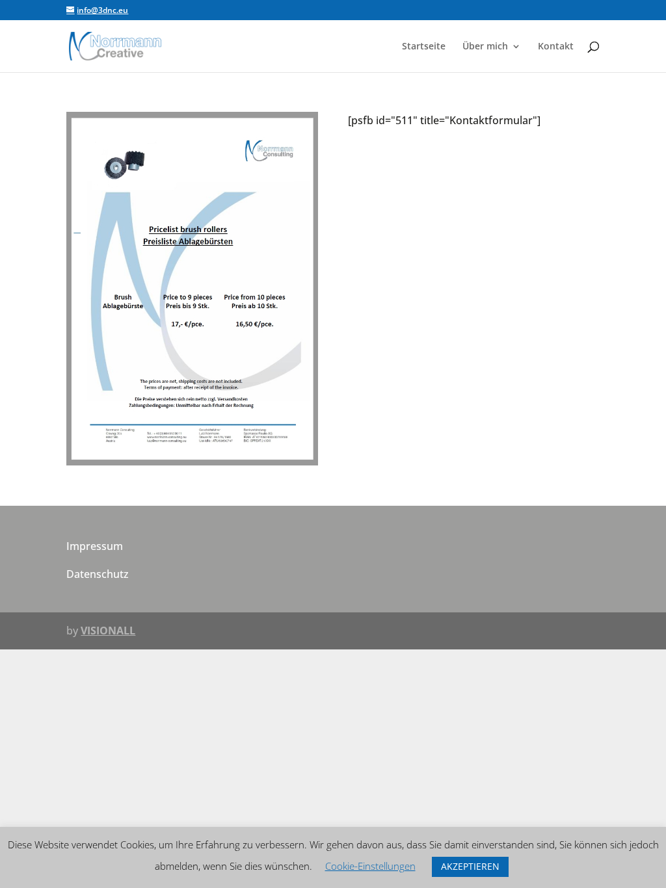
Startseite (424, 47)
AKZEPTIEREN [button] (470, 866)
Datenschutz (97, 574)
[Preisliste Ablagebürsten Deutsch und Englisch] (192, 461)
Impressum (94, 546)
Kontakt (556, 47)
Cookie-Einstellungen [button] (370, 865)
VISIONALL (108, 630)
